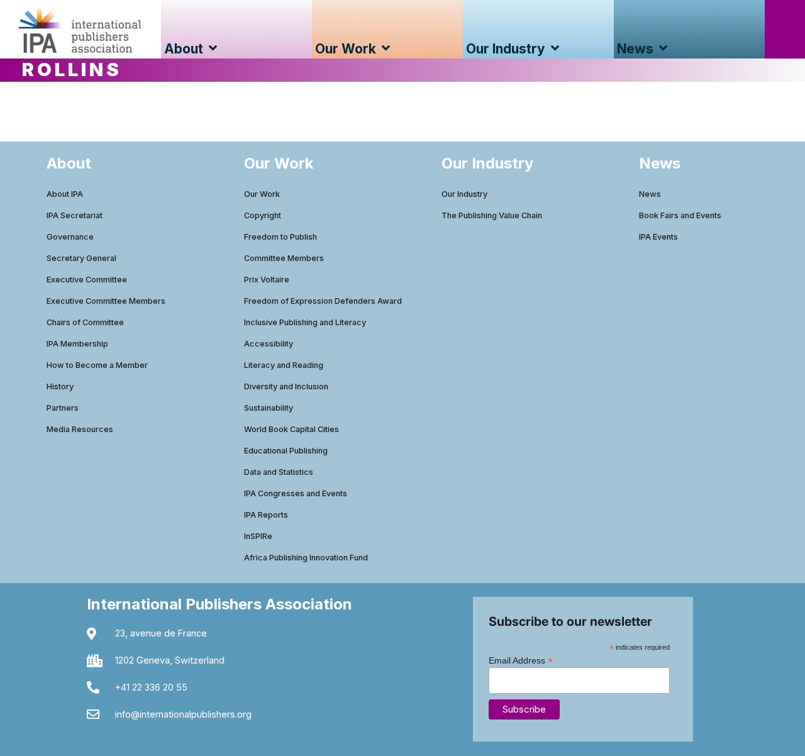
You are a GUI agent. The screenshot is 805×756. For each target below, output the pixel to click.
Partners (63, 408)
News (650, 194)
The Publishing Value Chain (491, 215)
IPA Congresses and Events (295, 493)
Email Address (521, 660)
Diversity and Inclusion (286, 386)
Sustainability (268, 408)
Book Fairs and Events (680, 215)
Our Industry (464, 194)
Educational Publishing (286, 450)
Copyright (262, 215)
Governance (70, 237)
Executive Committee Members (106, 301)
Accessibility (268, 343)
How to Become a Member (97, 365)
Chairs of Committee (85, 322)
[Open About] (212, 48)
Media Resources (80, 429)
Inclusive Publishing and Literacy (305, 322)
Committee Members (284, 258)
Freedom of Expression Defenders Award (323, 301)
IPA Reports (266, 515)
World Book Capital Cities (291, 429)
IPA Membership (77, 343)
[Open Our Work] (385, 48)
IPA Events (658, 237)
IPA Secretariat (75, 215)
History (60, 386)
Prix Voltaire (266, 279)
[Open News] (663, 48)
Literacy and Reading (283, 365)
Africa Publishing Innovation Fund (306, 557)
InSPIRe (258, 536)
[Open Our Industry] (555, 48)
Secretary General (81, 258)
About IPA (65, 194)
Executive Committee (87, 279)
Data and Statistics (278, 472)
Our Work (262, 194)
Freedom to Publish (280, 237)
